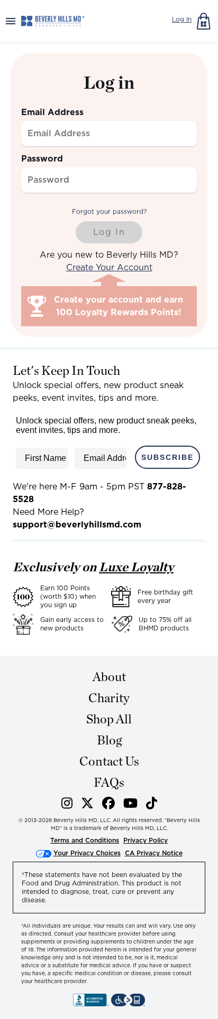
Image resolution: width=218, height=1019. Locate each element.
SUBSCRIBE (167, 457)
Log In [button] (182, 19)
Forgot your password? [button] (109, 211)
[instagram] (66, 805)
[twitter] (87, 805)
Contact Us (109, 761)
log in (109, 232)
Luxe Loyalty (136, 566)
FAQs (109, 782)
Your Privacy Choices (87, 853)
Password (42, 159)
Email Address (52, 112)
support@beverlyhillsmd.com (77, 525)
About (109, 676)
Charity (109, 697)
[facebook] (108, 805)
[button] (10, 21)
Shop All (109, 718)
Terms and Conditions (84, 840)
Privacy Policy (145, 840)
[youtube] (130, 805)
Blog (109, 740)
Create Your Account (109, 267)
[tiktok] (151, 805)
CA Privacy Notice (154, 853)
